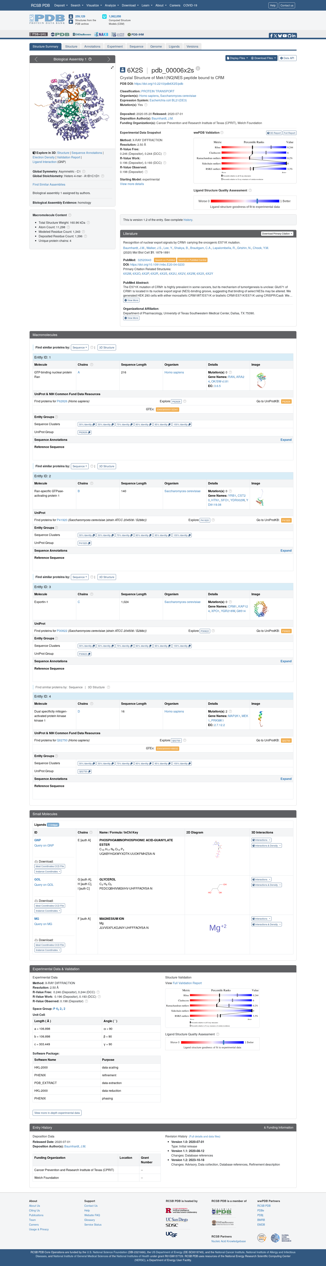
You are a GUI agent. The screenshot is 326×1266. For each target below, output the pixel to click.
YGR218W (228, 611)
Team (32, 1220)
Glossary (89, 1220)
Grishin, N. (244, 248)
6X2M (127, 273)
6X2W (191, 273)
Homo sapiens (149, 95)
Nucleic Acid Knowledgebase (228, 1241)
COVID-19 (190, 5)
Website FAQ (92, 1215)
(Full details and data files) (204, 1136)
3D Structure (106, 347)
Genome (156, 46)
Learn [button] (146, 5)
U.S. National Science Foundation (107, 1252)
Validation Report (68, 157)
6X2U (173, 273)
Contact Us (91, 1205)
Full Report (289, 132)
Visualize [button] (93, 5)
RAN (231, 377)
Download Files (264, 58)
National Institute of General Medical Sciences (80, 1256)
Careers (175, 5)
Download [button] (129, 5)
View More (132, 300)
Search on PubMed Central (192, 259)
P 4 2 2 (59, 1008)
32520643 (144, 260)
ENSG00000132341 (167, 409)
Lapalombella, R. (224, 248)
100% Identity (181, 424)
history (188, 219)
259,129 (80, 16)
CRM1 (232, 606)
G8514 (241, 611)
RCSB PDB (40, 5)
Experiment (115, 46)
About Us (34, 1205)
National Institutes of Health (133, 1256)
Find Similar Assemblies (49, 184)
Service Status (92, 1224)
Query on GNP (44, 845)
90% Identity (142, 424)
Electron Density (44, 157)
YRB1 (232, 495)
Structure (71, 46)
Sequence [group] (79, 347)
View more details (132, 184)
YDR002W (237, 500)
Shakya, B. (181, 248)
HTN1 (215, 500)
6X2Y (209, 273)
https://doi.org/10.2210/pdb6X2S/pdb (158, 83)
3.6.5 (217, 386)
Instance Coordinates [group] (47, 871)
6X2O (136, 273)
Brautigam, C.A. (200, 248)
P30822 (62, 630)
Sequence (136, 46)
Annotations (92, 46)
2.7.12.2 (219, 725)
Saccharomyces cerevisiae (178, 95)
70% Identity (123, 424)
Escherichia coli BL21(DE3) (168, 100)
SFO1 (225, 500)
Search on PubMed (165, 259)
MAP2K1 (234, 716)
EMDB (261, 1224)
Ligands (174, 46)
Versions (192, 46)
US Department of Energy (167, 1252)
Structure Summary (45, 46)
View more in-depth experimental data (57, 1113)
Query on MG (43, 924)
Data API (289, 58)
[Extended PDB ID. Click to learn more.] (198, 68)
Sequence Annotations (87, 152)
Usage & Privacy (39, 1229)
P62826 (62, 401)
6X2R (154, 273)
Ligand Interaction (45, 162)
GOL (37, 879)
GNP (37, 840)
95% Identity (161, 424)
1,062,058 (115, 16)
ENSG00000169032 (167, 748)
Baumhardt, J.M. (162, 118)
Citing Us (34, 1210)
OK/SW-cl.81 (220, 381)
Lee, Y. (168, 248)
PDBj (260, 1215)
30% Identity (85, 424)
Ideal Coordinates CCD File (50, 866)
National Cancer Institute (229, 1252)
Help (273, 5)
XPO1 (215, 611)
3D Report (275, 132)
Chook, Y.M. (261, 248)
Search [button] (76, 5)
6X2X (200, 273)
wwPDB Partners (268, 1201)
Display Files (237, 58)
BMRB (261, 1220)
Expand (286, 439)
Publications (36, 1215)
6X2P (145, 273)
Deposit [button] (59, 5)
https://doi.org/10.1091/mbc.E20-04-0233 (157, 264)
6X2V (181, 273)
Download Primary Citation (276, 233)
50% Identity (104, 424)
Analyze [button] (111, 5)
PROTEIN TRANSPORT (158, 91)
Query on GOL (44, 884)
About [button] (159, 5)
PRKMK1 (217, 720)
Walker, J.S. (154, 248)
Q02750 (62, 740)
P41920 (62, 520)
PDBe (260, 1210)
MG (36, 918)
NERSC (140, 1260)
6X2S (163, 273)
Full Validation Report (187, 983)
